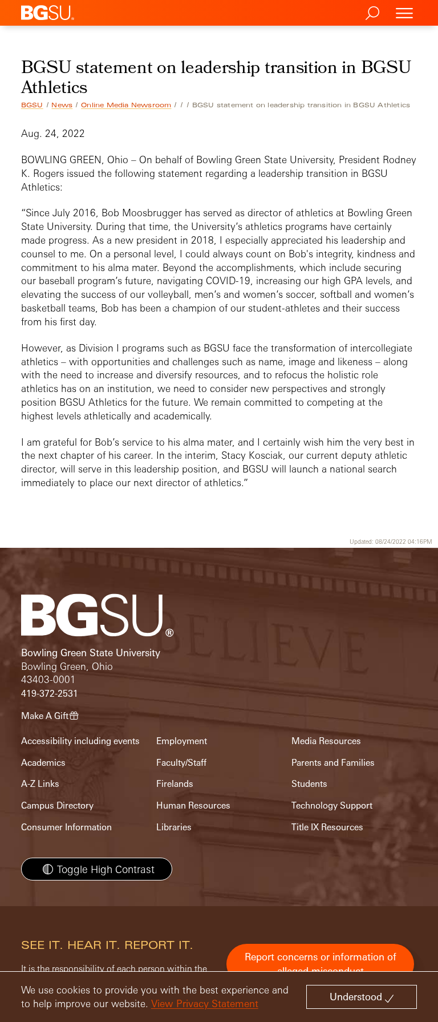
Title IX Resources (327, 827)
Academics (43, 762)
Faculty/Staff (181, 762)
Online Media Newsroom (126, 105)
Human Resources (193, 805)
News (61, 105)
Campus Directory (57, 805)
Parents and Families (333, 762)
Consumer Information (66, 827)
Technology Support (331, 805)
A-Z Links (40, 783)
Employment (181, 741)
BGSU (32, 105)
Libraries (174, 827)
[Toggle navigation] (404, 13)
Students (309, 783)
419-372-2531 (49, 693)
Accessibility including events (80, 741)
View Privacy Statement (204, 1003)
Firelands (174, 783)
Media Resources (326, 741)
